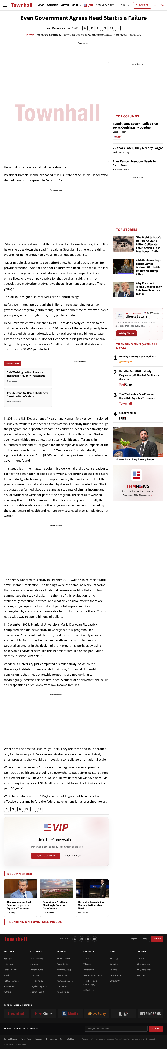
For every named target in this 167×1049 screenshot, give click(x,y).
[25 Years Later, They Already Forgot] (138, 441)
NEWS (41, 5)
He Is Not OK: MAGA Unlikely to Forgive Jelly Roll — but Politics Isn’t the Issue (140, 375)
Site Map (70, 1039)
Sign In (134, 938)
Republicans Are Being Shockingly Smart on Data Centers (55, 905)
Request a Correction (55, 1039)
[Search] (155, 5)
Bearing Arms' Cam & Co (94, 975)
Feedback (39, 1039)
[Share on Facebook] (98, 28)
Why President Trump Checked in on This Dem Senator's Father (149, 289)
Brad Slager (62, 975)
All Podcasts (89, 990)
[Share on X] (85, 28)
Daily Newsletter (144, 969)
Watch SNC (141, 975)
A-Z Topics (36, 951)
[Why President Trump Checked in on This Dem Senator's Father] (123, 290)
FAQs (145, 938)
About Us (114, 958)
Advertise (114, 964)
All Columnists (63, 991)
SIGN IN (125, 5)
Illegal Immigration (38, 986)
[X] (74, 939)
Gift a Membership (144, 964)
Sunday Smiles (127, 412)
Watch (6, 975)
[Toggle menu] (5, 5)
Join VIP (157, 938)
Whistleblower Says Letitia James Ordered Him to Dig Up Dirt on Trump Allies (148, 267)
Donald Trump (36, 969)
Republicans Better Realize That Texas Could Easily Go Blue (135, 125)
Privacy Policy (26, 1039)
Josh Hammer (63, 986)
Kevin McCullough (65, 969)
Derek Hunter (62, 964)
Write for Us (115, 980)
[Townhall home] (15, 939)
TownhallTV (9, 986)
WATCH (65, 5)
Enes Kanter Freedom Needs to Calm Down (134, 163)
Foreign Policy (36, 980)
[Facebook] (88, 939)
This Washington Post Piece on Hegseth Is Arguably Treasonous (19, 905)
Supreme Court (37, 991)
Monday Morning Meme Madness (137, 356)
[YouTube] (94, 939)
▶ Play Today (126, 333)
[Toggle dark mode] (162, 5)
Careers (113, 969)
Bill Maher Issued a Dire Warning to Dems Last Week (91, 905)
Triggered (88, 964)
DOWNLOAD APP (105, 5)
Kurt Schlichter (49, 912)
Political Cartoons (11, 980)
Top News (8, 958)
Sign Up (156, 1028)
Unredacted (89, 969)
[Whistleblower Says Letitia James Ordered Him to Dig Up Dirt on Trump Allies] (123, 267)
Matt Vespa (11, 912)
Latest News (9, 964)
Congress (34, 964)
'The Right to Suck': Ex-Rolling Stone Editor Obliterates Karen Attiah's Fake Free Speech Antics (148, 244)
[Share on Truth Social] (92, 28)
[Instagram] (81, 939)
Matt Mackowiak (55, 28)
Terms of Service (10, 1039)
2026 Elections (36, 958)
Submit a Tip (115, 975)
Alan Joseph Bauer (65, 980)
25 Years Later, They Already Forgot (138, 148)
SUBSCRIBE (142, 5)
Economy (34, 975)
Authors (7, 991)
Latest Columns (10, 969)
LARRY (86, 958)
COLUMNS (52, 5)
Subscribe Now (72, 855)
